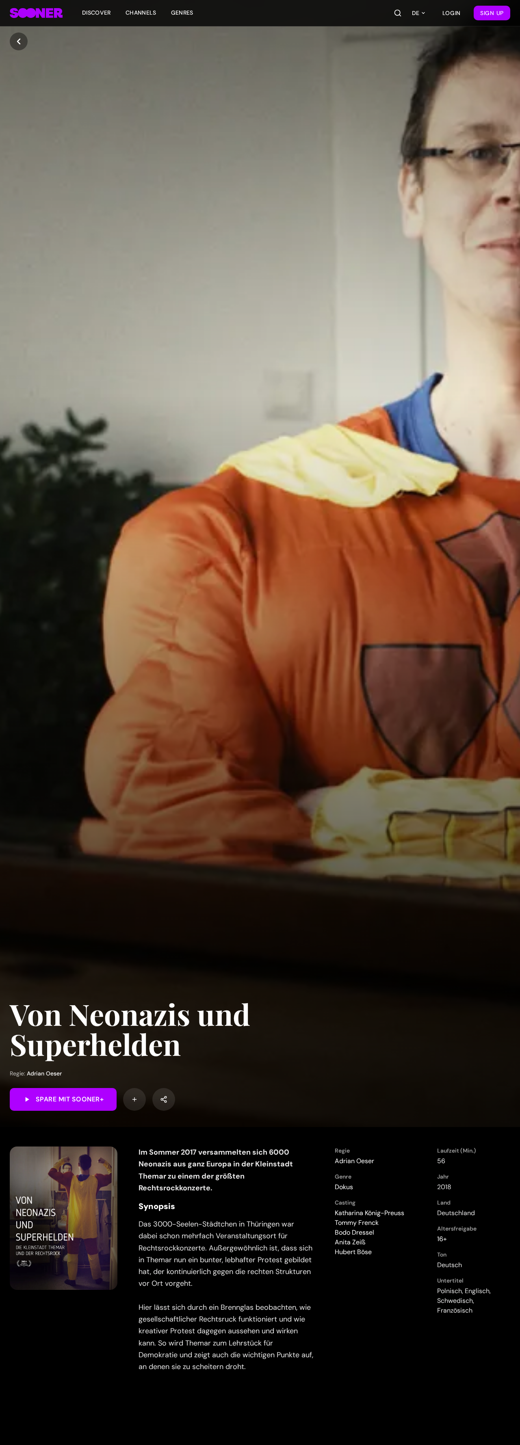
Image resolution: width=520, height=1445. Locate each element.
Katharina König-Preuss (369, 1213)
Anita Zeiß (350, 1242)
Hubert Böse (353, 1252)
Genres (182, 12)
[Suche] (398, 13)
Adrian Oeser (44, 1073)
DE (415, 13)
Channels (141, 12)
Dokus (344, 1187)
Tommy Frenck (357, 1222)
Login (451, 13)
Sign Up (492, 13)
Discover (96, 12)
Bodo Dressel (354, 1232)
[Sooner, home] (36, 13)
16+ (442, 1239)
